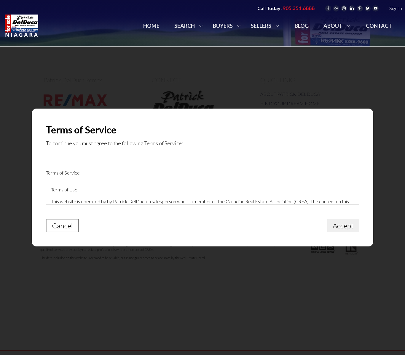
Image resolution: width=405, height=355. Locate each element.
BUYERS (223, 25)
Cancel (62, 225)
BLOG (302, 25)
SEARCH (184, 25)
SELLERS (261, 25)
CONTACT (379, 25)
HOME (151, 25)
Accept (343, 225)
